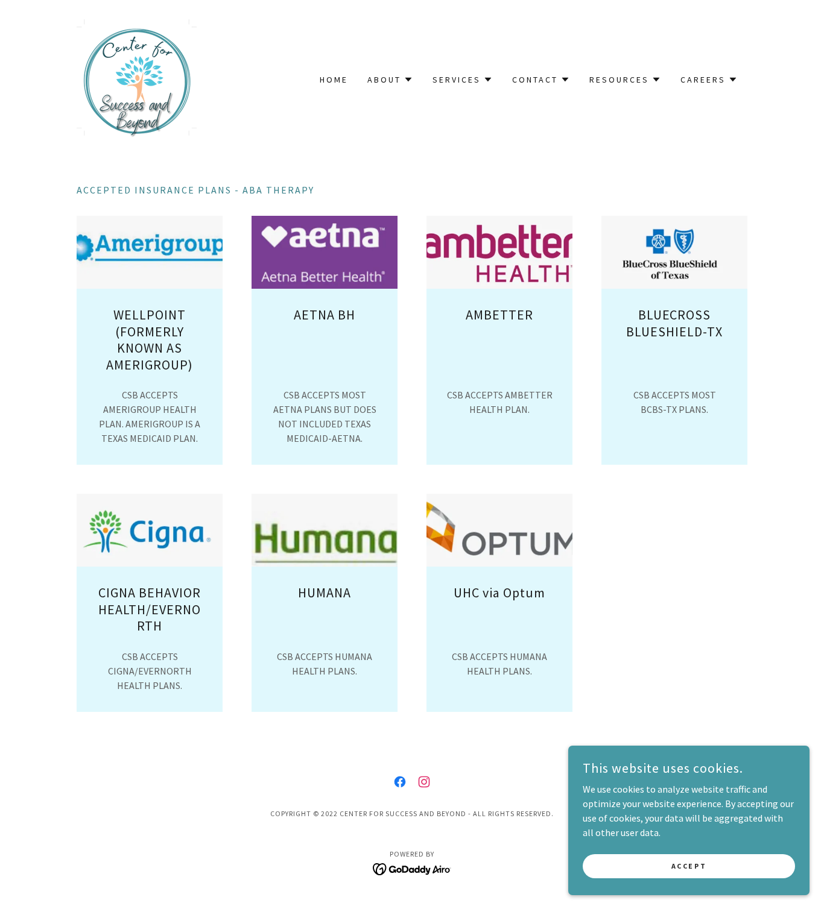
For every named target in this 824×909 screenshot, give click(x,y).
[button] (390, 79)
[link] (137, 78)
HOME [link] (334, 79)
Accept (688, 865)
